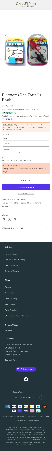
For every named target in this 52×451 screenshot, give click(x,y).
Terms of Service (12, 271)
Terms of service (20, 420)
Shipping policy (34, 420)
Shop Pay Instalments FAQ (16, 316)
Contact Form (11, 360)
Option (4, 138)
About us (9, 293)
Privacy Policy (11, 254)
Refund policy (32, 416)
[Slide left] (20, 89)
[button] (5, 5)
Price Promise (11, 310)
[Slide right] (31, 89)
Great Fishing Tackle (17, 416)
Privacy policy (44, 416)
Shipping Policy (11, 265)
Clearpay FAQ (11, 298)
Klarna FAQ (10, 304)
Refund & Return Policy (15, 259)
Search (8, 287)
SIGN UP (9, 330)
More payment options (26, 193)
